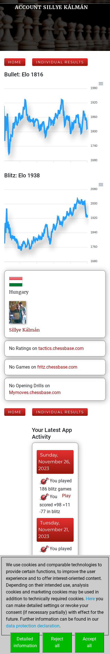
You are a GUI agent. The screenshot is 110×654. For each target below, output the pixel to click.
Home (14, 62)
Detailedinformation (25, 642)
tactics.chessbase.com (61, 348)
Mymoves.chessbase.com (35, 392)
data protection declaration (33, 626)
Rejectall (57, 642)
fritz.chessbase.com (57, 367)
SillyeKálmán (24, 330)
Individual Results (60, 62)
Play (66, 495)
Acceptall (89, 642)
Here (90, 598)
